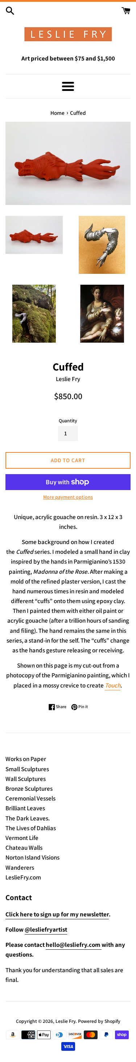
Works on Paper (25, 759)
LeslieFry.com (23, 877)
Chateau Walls (23, 848)
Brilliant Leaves (25, 808)
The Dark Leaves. (27, 818)
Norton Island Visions (32, 857)
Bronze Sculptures (29, 789)
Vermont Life (21, 838)
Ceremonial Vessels (30, 798)
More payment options (68, 497)
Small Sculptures (27, 769)
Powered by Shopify (99, 1021)
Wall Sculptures (25, 779)
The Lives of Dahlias (30, 828)
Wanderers (19, 867)
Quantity (68, 420)
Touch (112, 685)
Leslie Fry (65, 1021)
